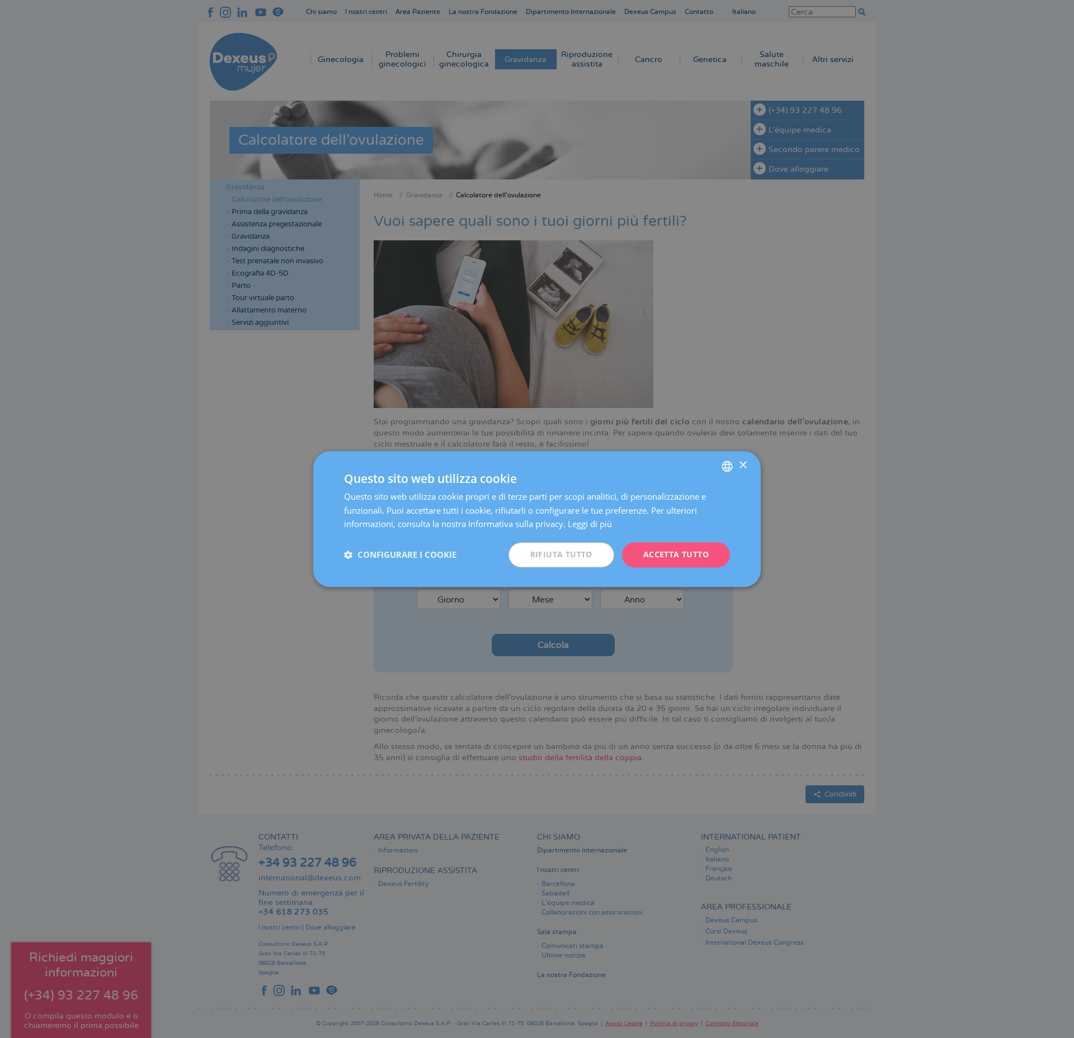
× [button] (742, 465)
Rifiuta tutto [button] (561, 554)
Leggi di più (590, 524)
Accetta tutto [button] (676, 554)
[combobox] (727, 466)
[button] (400, 555)
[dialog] (537, 519)
